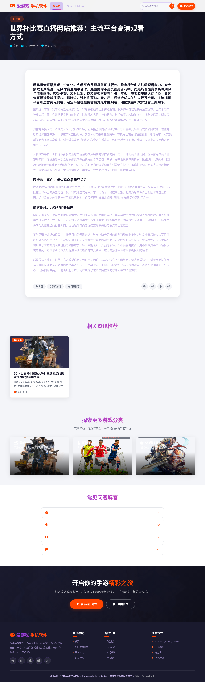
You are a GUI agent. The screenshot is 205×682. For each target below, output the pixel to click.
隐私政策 (139, 676)
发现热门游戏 (89, 604)
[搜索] (171, 6)
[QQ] (30, 660)
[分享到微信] (144, 286)
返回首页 (122, 604)
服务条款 (150, 676)
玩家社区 (79, 657)
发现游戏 (188, 6)
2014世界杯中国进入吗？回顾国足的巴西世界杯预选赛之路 (39, 375)
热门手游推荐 (76, 5)
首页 (58, 5)
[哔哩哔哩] (39, 660)
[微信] (13, 660)
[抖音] (47, 660)
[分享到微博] (152, 286)
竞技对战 (111, 646)
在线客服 (159, 646)
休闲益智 (111, 652)
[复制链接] (168, 286)
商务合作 (159, 652)
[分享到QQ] (160, 286)
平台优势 (79, 652)
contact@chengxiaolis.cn (168, 641)
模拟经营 (111, 657)
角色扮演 (111, 641)
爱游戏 (32, 6)
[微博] (21, 660)
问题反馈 (159, 657)
